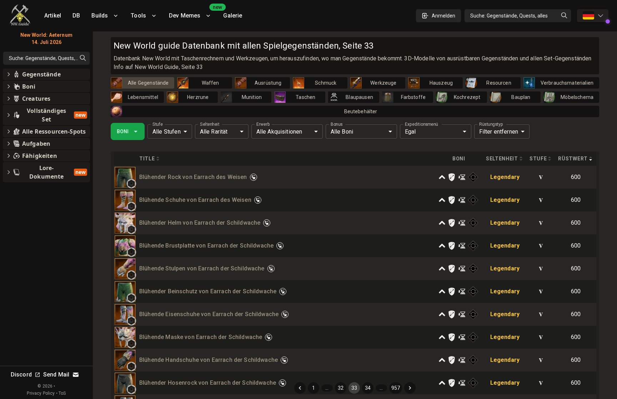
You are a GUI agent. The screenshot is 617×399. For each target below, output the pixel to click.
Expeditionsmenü (421, 124)
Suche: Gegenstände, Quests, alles (509, 16)
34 (368, 388)
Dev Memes (193, 13)
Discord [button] (21, 374)
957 (395, 388)
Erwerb (263, 124)
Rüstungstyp (491, 124)
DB (76, 15)
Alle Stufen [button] (166, 131)
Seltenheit (209, 124)
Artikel (52, 15)
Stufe (157, 124)
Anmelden (443, 16)
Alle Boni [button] (342, 131)
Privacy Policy (41, 393)
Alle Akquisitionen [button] (279, 131)
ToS (62, 393)
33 (354, 388)
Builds (99, 15)
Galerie (232, 15)
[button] (131, 183)
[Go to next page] (410, 388)
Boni (123, 131)
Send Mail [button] (56, 374)
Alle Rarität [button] (214, 131)
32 (340, 388)
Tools (138, 15)
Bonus (337, 124)
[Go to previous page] (300, 388)
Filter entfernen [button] (498, 131)
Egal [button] (410, 131)
